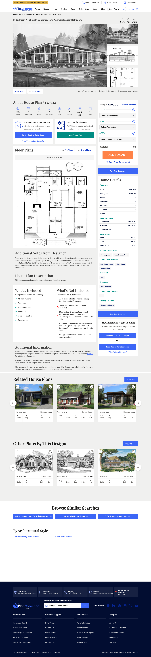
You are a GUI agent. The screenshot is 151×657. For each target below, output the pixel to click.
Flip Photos (37, 91)
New (56, 9)
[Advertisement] (75, 563)
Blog (103, 9)
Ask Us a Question (117, 171)
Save (122, 22)
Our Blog (112, 642)
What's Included (83, 623)
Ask (128, 22)
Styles (64, 9)
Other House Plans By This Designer (32, 516)
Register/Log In (51, 637)
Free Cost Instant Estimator (117, 347)
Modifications (82, 628)
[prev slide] (13, 403)
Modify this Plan (75, 135)
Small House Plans (121, 255)
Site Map (57, 652)
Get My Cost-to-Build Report (33, 135)
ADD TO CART (117, 155)
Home (15, 14)
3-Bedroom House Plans (116, 516)
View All (128, 444)
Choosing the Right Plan (22, 633)
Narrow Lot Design (107, 305)
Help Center (50, 623)
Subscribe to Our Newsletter (58, 600)
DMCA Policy (46, 652)
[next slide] (137, 403)
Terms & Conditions (20, 652)
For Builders (82, 642)
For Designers (82, 637)
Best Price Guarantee (117, 628)
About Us (113, 623)
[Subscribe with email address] (85, 605)
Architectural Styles (20, 637)
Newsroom (113, 637)
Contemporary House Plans (34, 14)
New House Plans (20, 628)
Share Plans (86, 150)
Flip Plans (69, 150)
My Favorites (50, 642)
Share (134, 22)
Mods (95, 9)
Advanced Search (42, 9)
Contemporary (106, 255)
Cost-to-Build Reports (85, 633)
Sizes (73, 9)
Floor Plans (20, 91)
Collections (84, 9)
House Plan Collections (22, 642)
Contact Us (49, 628)
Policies (90, 354)
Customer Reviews (116, 633)
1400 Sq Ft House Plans (74, 516)
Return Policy (50, 633)
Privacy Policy (34, 652)
